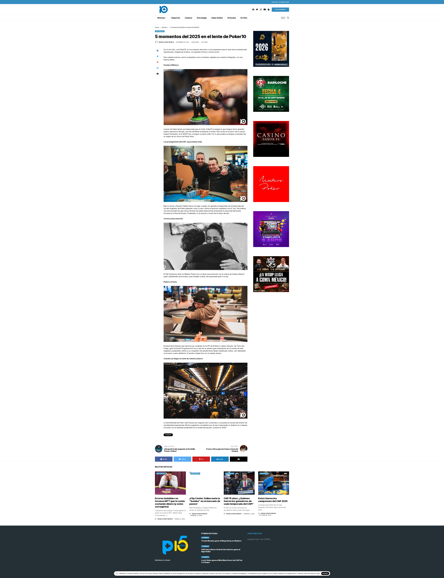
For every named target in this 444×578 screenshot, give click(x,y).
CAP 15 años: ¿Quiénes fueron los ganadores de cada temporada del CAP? (238, 501)
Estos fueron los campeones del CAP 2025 (273, 500)
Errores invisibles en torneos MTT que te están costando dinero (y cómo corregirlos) (170, 502)
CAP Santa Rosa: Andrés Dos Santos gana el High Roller (220, 550)
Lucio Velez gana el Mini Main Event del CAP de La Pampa (221, 561)
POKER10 (168, 435)
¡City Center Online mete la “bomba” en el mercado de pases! (204, 501)
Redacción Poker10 (166, 42)
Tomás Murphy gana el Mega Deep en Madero (221, 541)
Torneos (205, 537)
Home (157, 27)
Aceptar (325, 573)
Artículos (164, 27)
